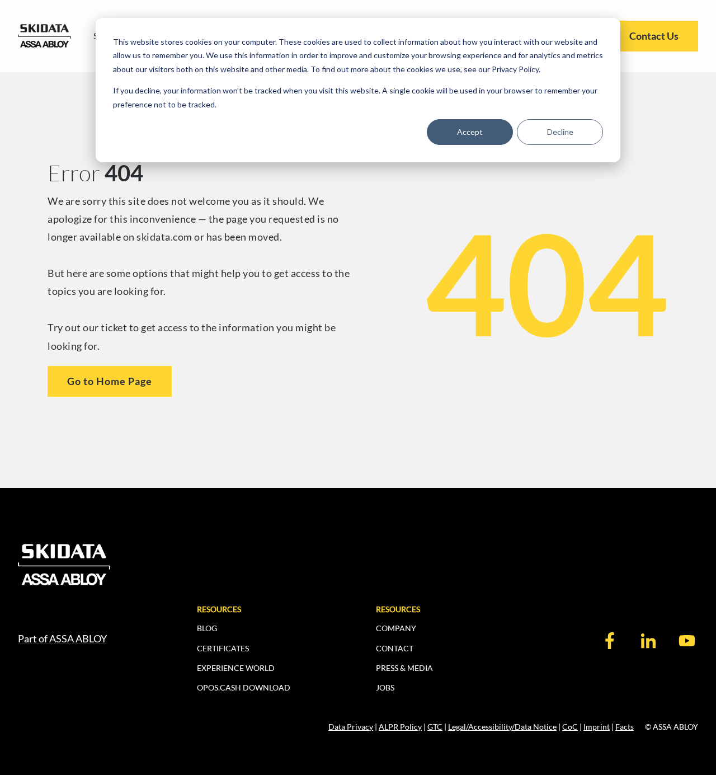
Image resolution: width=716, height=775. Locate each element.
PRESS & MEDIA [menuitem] (404, 668)
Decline (560, 132)
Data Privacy (350, 726)
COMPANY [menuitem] (396, 628)
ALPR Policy (400, 726)
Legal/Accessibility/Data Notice (502, 726)
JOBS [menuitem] (385, 687)
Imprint (596, 726)
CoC (570, 726)
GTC (434, 726)
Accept (470, 132)
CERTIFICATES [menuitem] (223, 648)
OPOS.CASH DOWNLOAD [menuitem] (243, 687)
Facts (624, 726)
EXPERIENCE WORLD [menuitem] (236, 668)
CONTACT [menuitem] (394, 648)
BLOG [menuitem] (207, 628)
